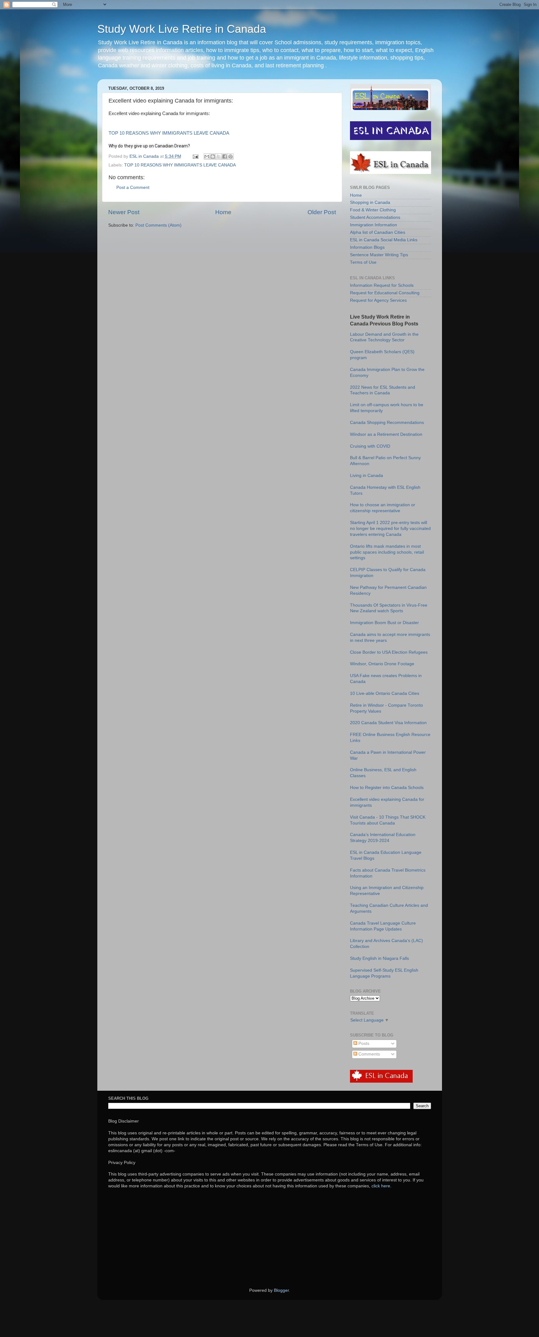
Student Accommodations (375, 217)
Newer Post (123, 212)
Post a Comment (132, 187)
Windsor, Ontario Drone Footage (382, 663)
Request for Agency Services (378, 300)
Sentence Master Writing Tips (379, 254)
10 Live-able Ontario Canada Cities (384, 693)
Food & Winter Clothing (373, 210)
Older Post (322, 212)
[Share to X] (219, 156)
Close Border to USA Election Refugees (389, 652)
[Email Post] (195, 156)
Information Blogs (367, 247)
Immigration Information (373, 225)
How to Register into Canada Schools (387, 787)
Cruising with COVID (370, 446)
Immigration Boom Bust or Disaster (384, 622)
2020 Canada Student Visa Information (388, 722)
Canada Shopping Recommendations (387, 422)
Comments (368, 1054)
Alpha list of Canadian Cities (377, 232)
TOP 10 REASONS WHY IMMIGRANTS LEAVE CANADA (169, 133)
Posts (363, 1043)
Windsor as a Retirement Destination (386, 434)
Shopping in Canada (370, 202)
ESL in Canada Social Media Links (383, 240)
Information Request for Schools (382, 285)
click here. (381, 1186)
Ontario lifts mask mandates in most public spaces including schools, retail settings (387, 552)
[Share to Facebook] (224, 156)
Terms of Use (363, 262)
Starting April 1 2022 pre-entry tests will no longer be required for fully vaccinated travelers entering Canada (390, 528)
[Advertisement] (259, 1238)
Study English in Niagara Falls (379, 958)
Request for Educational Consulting (385, 293)
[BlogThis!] (213, 156)
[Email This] (207, 156)
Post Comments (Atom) (158, 225)
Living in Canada (366, 475)
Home (223, 212)
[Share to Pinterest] (230, 156)
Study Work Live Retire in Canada (181, 28)
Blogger (281, 1290)
